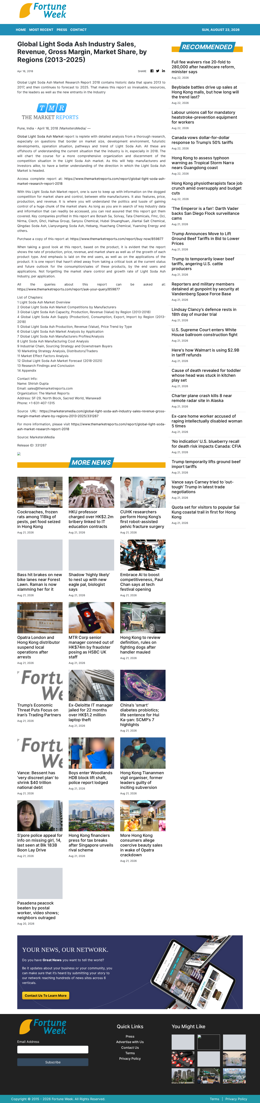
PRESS (62, 30)
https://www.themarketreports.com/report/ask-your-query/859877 (68, 289)
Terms (130, 1053)
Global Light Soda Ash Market (40, 136)
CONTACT (78, 30)
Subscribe (53, 1062)
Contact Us (130, 1048)
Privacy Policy (130, 1059)
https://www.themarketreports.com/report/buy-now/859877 (116, 239)
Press (130, 1036)
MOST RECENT (41, 30)
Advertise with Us (130, 1042)
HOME (21, 30)
